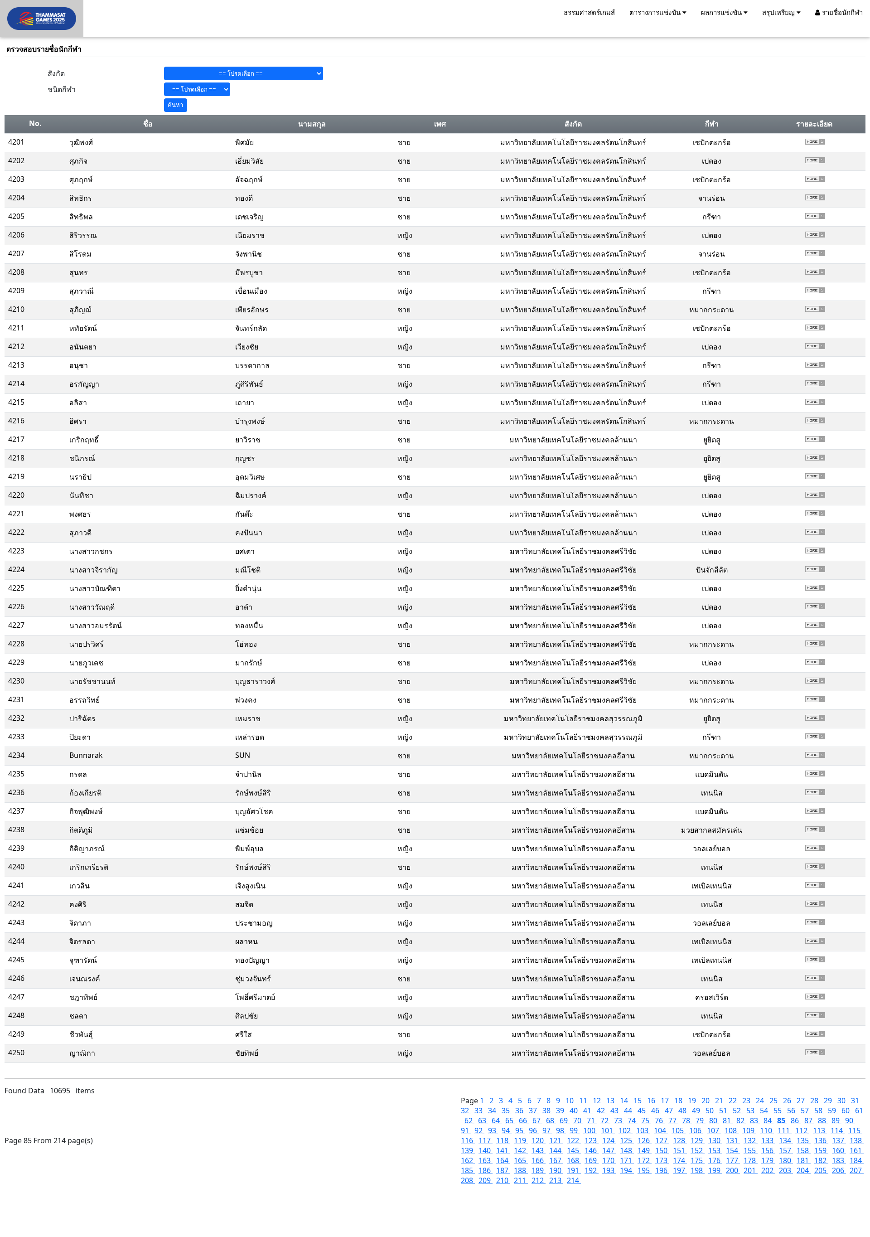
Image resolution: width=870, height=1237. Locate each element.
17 (666, 1101)
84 (768, 1120)
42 (602, 1111)
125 (627, 1140)
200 (733, 1170)
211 (521, 1180)
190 (556, 1170)
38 (547, 1111)
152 (698, 1150)
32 (466, 1111)
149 (645, 1150)
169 (592, 1160)
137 (839, 1140)
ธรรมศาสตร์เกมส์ (589, 12)
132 (751, 1140)
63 (483, 1120)
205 (821, 1170)
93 (493, 1130)
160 (839, 1150)
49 (697, 1111)
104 (661, 1130)
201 (751, 1170)
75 (646, 1120)
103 (643, 1130)
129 (698, 1140)
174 (680, 1160)
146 (592, 1150)
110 (767, 1130)
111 (785, 1130)
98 (561, 1130)
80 (714, 1120)
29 (829, 1101)
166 (539, 1160)
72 (605, 1120)
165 (521, 1160)
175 (698, 1160)
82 (741, 1120)
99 (575, 1130)
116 (468, 1140)
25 (774, 1101)
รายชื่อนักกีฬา (841, 12)
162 (468, 1160)
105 (679, 1130)
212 (539, 1180)
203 (786, 1170)
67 (537, 1120)
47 (670, 1111)
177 (733, 1160)
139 (468, 1150)
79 (701, 1120)
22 (734, 1101)
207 (857, 1170)
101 (608, 1130)
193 (609, 1170)
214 (574, 1180)
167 (556, 1160)
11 (584, 1101)
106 (696, 1130)
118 (503, 1140)
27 (802, 1101)
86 (796, 1120)
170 (609, 1160)
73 (619, 1120)
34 (493, 1111)
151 (680, 1150)
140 (485, 1150)
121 (556, 1140)
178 (751, 1160)
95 (520, 1130)
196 (662, 1170)
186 (485, 1170)
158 (804, 1150)
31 (856, 1101)
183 (839, 1160)
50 (710, 1111)
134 (786, 1140)
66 (524, 1120)
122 (574, 1140)
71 (592, 1120)
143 (539, 1150)
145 (574, 1150)
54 (765, 1111)
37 (534, 1111)
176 (715, 1160)
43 (615, 1111)
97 (547, 1130)
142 (521, 1150)
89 (836, 1120)
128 (680, 1140)
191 (574, 1170)
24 (761, 1101)
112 (802, 1130)
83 (755, 1120)
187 (503, 1170)
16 (652, 1101)
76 (660, 1120)
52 (738, 1111)
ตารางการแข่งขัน (655, 12)
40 (575, 1111)
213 (556, 1180)
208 (468, 1180)
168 (574, 1160)
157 (786, 1150)
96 (534, 1130)
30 (842, 1101)
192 (592, 1170)
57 (806, 1111)
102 (626, 1130)
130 (715, 1140)
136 (821, 1140)
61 (859, 1111)
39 (561, 1111)
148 (627, 1150)
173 (662, 1160)
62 (469, 1120)
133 (768, 1140)
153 (715, 1150)
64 (497, 1120)
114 (838, 1130)
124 (609, 1140)
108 (732, 1130)
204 (804, 1170)
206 (839, 1170)
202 (768, 1170)
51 (724, 1111)
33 (479, 1111)
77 (673, 1120)
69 (565, 1120)
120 (539, 1140)
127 (662, 1140)
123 (592, 1140)
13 (611, 1101)
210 (503, 1180)
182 (821, 1160)
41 (588, 1111)
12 (598, 1101)
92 (479, 1130)
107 (714, 1130)
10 (570, 1101)
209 (485, 1180)
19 (693, 1101)
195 (645, 1170)
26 (788, 1101)
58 (819, 1111)
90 (850, 1120)
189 (539, 1170)
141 (503, 1150)
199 (715, 1170)
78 (687, 1120)
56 (792, 1111)
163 (485, 1160)
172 (645, 1160)
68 (551, 1120)
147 (609, 1150)
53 (751, 1111)
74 (633, 1120)
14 (625, 1101)
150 (662, 1150)
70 (578, 1120)
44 (629, 1111)
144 (556, 1150)
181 (804, 1160)
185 (468, 1170)
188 (521, 1170)
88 (823, 1120)
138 (857, 1140)
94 (507, 1130)
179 (768, 1160)
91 (466, 1130)
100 (590, 1130)
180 (786, 1160)
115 (855, 1130)
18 (679, 1101)
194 (627, 1170)
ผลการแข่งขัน (722, 12)
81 (728, 1120)
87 (809, 1120)
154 (733, 1150)
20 (706, 1101)
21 (720, 1101)
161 (857, 1150)
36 (520, 1111)
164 (503, 1160)
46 (656, 1111)
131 (733, 1140)
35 (507, 1111)
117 (485, 1140)
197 (680, 1170)
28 (815, 1101)
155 (751, 1150)
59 (833, 1111)
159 (821, 1150)
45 (643, 1111)
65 (510, 1120)
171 (627, 1160)
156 (768, 1150)
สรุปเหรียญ (779, 12)
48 (683, 1111)
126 (645, 1140)
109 (749, 1130)
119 (521, 1140)
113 (820, 1130)
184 (857, 1160)
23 (747, 1101)
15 (638, 1101)
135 (804, 1140)
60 (846, 1111)
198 (698, 1170)
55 (778, 1111)
